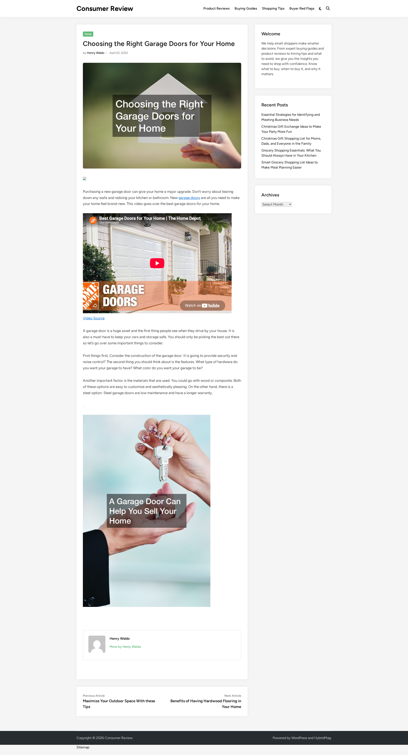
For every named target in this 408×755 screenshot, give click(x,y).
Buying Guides (246, 8)
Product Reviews (216, 8)
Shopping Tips (273, 8)
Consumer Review (104, 8)
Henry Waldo (95, 53)
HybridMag (322, 738)
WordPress (299, 738)
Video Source (94, 318)
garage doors (189, 198)
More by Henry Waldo (125, 647)
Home (88, 34)
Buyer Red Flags (301, 8)
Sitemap (82, 747)
